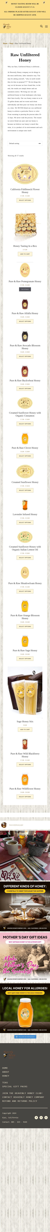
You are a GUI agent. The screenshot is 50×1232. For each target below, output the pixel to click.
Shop (11, 43)
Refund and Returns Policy (19, 1101)
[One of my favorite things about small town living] (25, 855)
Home (5, 43)
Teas (5, 1082)
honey (5, 1076)
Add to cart (25, 254)
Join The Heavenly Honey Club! (22, 1093)
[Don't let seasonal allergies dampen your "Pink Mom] (25, 1008)
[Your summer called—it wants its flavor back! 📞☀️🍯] (25, 906)
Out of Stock (25, 289)
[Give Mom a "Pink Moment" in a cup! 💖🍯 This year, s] (25, 957)
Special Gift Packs (14, 1086)
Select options (25, 200)
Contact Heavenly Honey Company (23, 1097)
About (5, 1072)
